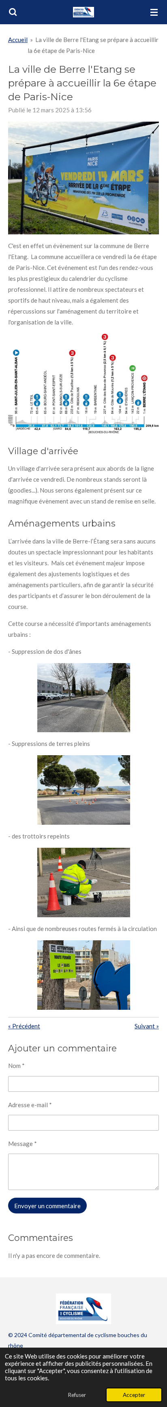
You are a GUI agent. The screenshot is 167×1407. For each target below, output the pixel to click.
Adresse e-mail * (30, 1104)
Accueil (18, 39)
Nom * (16, 1065)
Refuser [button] (77, 1395)
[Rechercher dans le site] (13, 12)
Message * (22, 1143)
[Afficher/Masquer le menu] (154, 12)
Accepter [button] (134, 1395)
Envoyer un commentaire (47, 1205)
